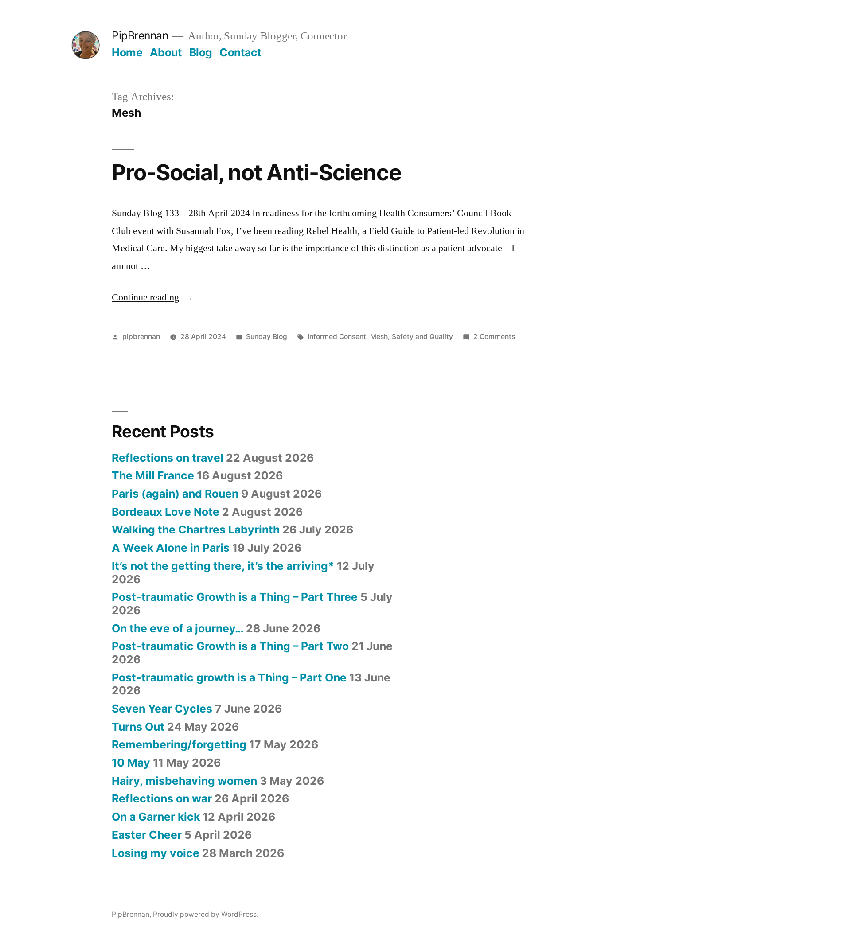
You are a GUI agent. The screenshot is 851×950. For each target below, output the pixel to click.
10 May (131, 762)
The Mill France (153, 475)
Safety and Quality (422, 336)
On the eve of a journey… (177, 628)
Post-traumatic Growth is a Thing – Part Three (235, 596)
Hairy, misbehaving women (184, 780)
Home (127, 52)
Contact (240, 52)
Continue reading (153, 297)
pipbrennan (141, 336)
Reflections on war (162, 798)
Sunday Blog (266, 336)
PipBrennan (140, 35)
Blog (200, 52)
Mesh (379, 336)
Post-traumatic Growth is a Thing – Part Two (230, 646)
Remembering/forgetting (179, 744)
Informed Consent (337, 336)
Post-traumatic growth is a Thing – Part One (229, 677)
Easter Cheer (147, 834)
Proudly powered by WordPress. (205, 914)
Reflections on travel (167, 457)
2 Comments (494, 336)
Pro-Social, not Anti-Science (257, 172)
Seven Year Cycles (162, 708)
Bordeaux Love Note (165, 511)
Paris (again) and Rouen (175, 493)
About (166, 52)
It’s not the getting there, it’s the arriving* (223, 565)
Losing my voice (155, 853)
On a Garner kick (156, 816)
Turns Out (138, 726)
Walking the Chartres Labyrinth (196, 529)
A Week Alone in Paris (171, 547)
